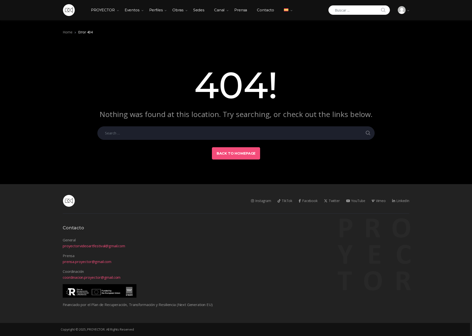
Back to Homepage (236, 153)
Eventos (132, 10)
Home (67, 32)
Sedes (198, 10)
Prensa (240, 10)
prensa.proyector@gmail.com (87, 261)
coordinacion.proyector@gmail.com (91, 277)
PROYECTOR (103, 10)
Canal (219, 10)
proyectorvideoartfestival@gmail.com (94, 245)
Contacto (265, 10)
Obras (177, 10)
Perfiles (156, 10)
